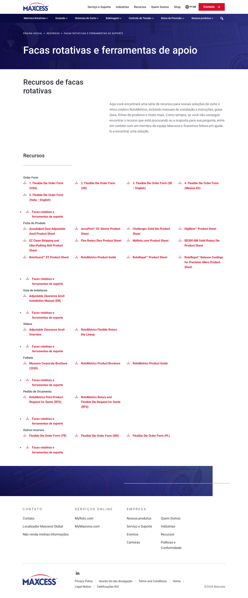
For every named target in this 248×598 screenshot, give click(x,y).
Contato (209, 7)
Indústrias (122, 7)
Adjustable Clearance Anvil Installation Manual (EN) (46, 298)
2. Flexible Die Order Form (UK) (98, 185)
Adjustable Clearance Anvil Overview (46, 332)
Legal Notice (83, 586)
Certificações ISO (108, 586)
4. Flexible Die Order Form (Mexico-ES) (201, 185)
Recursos (140, 7)
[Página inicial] (36, 7)
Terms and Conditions (153, 581)
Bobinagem (112, 18)
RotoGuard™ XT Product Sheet (49, 257)
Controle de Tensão (140, 18)
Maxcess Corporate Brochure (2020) (48, 366)
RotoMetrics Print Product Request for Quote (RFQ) (46, 399)
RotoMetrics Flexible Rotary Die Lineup (99, 332)
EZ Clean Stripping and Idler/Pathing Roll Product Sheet (46, 245)
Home (176, 581)
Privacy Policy (84, 581)
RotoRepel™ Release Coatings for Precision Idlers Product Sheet (203, 262)
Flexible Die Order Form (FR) (47, 435)
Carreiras (133, 542)
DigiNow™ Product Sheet (200, 229)
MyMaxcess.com (87, 526)
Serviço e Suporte (99, 7)
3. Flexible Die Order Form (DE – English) (152, 185)
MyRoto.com (84, 518)
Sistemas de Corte (85, 18)
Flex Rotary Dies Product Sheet (101, 240)
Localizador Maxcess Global (43, 526)
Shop (177, 7)
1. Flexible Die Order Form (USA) (46, 185)
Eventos (132, 534)
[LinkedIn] (78, 573)
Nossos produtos (201, 18)
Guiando (60, 18)
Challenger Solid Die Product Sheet (151, 231)
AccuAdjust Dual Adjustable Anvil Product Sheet (47, 231)
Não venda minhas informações (46, 534)
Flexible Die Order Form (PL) (151, 435)
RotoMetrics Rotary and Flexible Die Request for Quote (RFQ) (101, 402)
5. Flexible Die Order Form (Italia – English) (46, 197)
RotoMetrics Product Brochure (100, 363)
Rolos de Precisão (171, 18)
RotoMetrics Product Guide (98, 257)
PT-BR (193, 7)
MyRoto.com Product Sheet (150, 240)
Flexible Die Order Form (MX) (100, 435)
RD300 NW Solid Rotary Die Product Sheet (202, 243)
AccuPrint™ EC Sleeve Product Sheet (100, 231)
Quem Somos (160, 7)
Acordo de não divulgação (115, 581)
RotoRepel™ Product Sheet (150, 257)
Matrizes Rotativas (35, 18)
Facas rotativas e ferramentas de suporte (47, 214)
